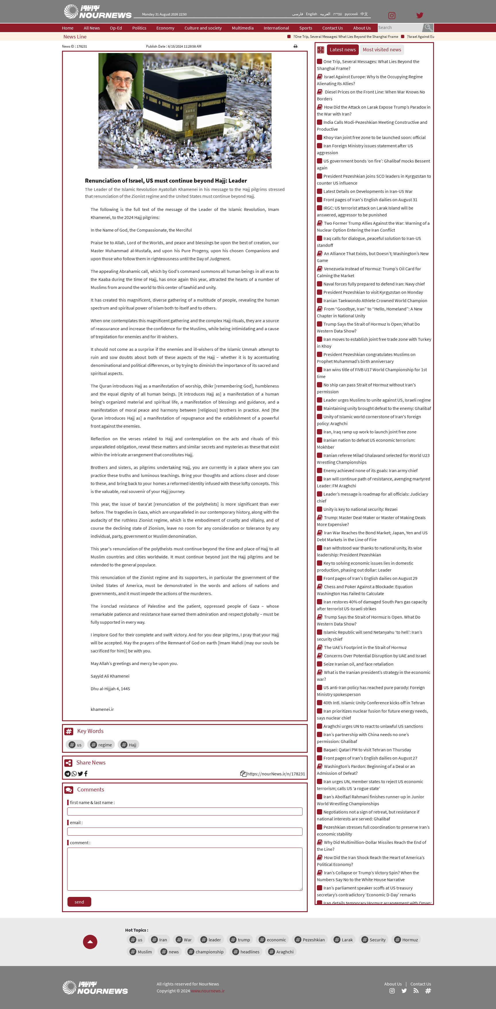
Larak (347, 939)
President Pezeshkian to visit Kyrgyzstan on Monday (373, 292)
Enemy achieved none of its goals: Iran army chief (370, 470)
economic (276, 939)
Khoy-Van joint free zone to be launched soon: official (374, 137)
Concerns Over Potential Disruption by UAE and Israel (375, 655)
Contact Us (332, 28)
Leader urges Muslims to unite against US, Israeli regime (377, 400)
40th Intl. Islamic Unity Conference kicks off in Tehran (374, 702)
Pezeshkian (314, 939)
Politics (139, 28)
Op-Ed (116, 28)
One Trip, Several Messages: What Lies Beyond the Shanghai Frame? (329, 36)
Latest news (343, 49)
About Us (362, 28)
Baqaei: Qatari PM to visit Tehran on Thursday (367, 749)
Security (377, 939)
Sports (305, 28)
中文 (364, 13)
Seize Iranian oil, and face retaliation (358, 664)
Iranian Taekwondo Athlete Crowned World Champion (375, 300)
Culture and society (203, 28)
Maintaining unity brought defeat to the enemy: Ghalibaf (377, 408)
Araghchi (285, 952)
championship (210, 952)
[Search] (427, 27)
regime (105, 745)
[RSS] (416, 990)
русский (351, 13)
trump (244, 939)
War (188, 939)
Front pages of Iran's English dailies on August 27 (370, 758)
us (79, 745)
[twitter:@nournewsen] (404, 990)
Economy (165, 28)
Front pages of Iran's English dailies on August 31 (370, 199)
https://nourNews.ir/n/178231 (276, 774)
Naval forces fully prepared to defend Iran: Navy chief (374, 284)
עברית (337, 13)
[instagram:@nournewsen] (392, 990)
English (311, 13)
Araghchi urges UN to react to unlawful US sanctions (373, 726)
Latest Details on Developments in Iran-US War (368, 191)
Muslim (145, 952)
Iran (163, 939)
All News (92, 28)
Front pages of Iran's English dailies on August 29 (370, 578)
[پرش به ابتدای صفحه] (90, 942)
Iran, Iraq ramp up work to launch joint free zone (369, 432)
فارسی (297, 13)
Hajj (132, 745)
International (276, 28)
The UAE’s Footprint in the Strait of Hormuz (365, 647)
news (174, 952)
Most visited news (382, 49)
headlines (250, 952)
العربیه (325, 13)
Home (67, 28)
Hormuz (410, 939)
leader (215, 939)
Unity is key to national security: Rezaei (360, 509)
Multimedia (243, 28)
